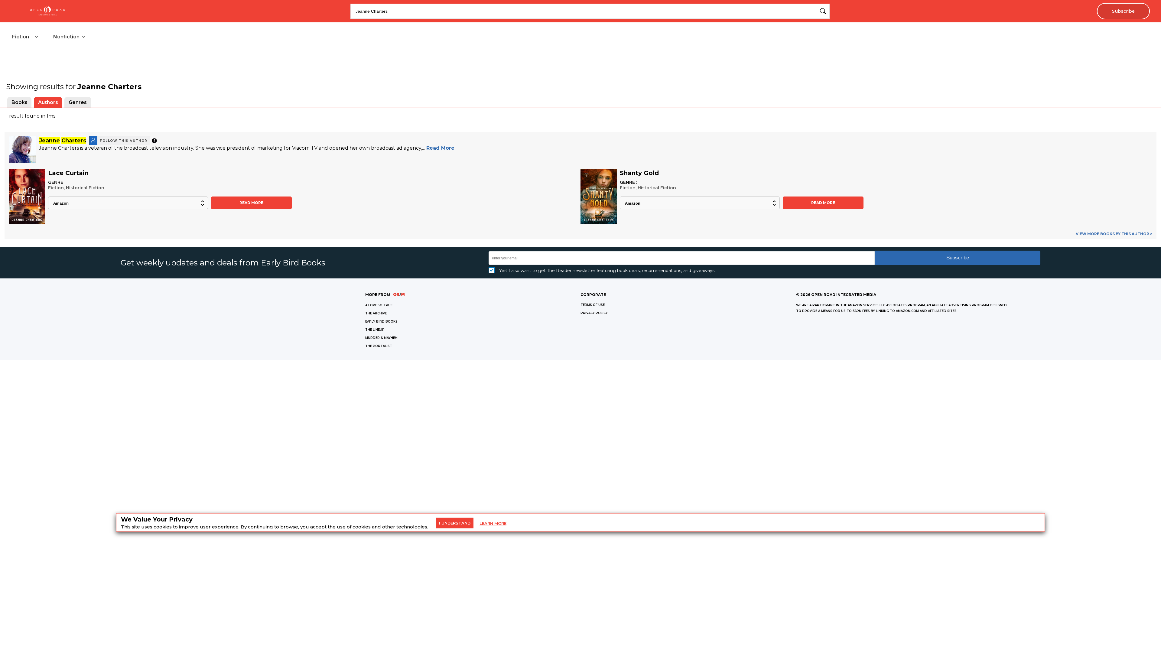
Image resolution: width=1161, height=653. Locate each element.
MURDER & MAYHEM (381, 338)
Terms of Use (592, 305)
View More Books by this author (1114, 234)
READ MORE (251, 203)
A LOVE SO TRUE (378, 305)
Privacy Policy (594, 313)
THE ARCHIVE (376, 313)
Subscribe (1123, 11)
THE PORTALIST (378, 346)
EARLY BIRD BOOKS (381, 321)
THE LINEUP (375, 330)
